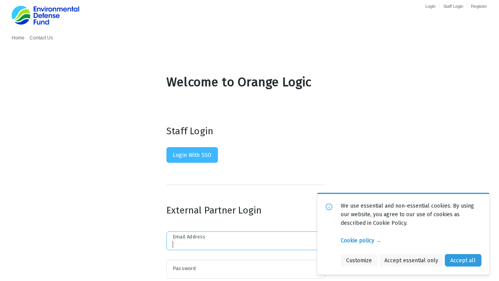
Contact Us (41, 38)
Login (430, 6)
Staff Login (453, 6)
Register (479, 6)
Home (18, 38)
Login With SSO (192, 154)
